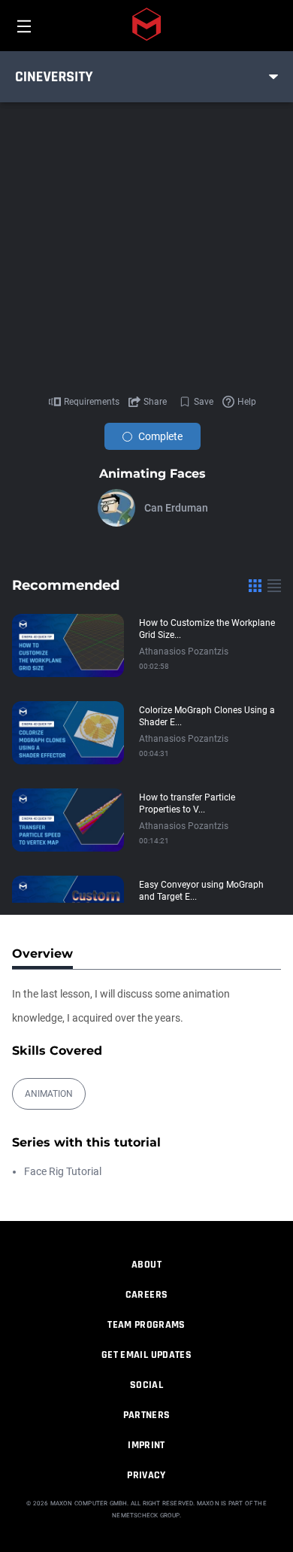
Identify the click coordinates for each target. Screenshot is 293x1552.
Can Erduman (176, 508)
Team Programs (146, 1325)
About (146, 1264)
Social (146, 1385)
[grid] (255, 585)
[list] (274, 585)
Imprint (146, 1445)
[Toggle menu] (273, 77)
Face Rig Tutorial (62, 1171)
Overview (42, 953)
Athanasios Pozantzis (183, 651)
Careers (146, 1294)
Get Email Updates (146, 1355)
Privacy (146, 1475)
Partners (147, 1415)
